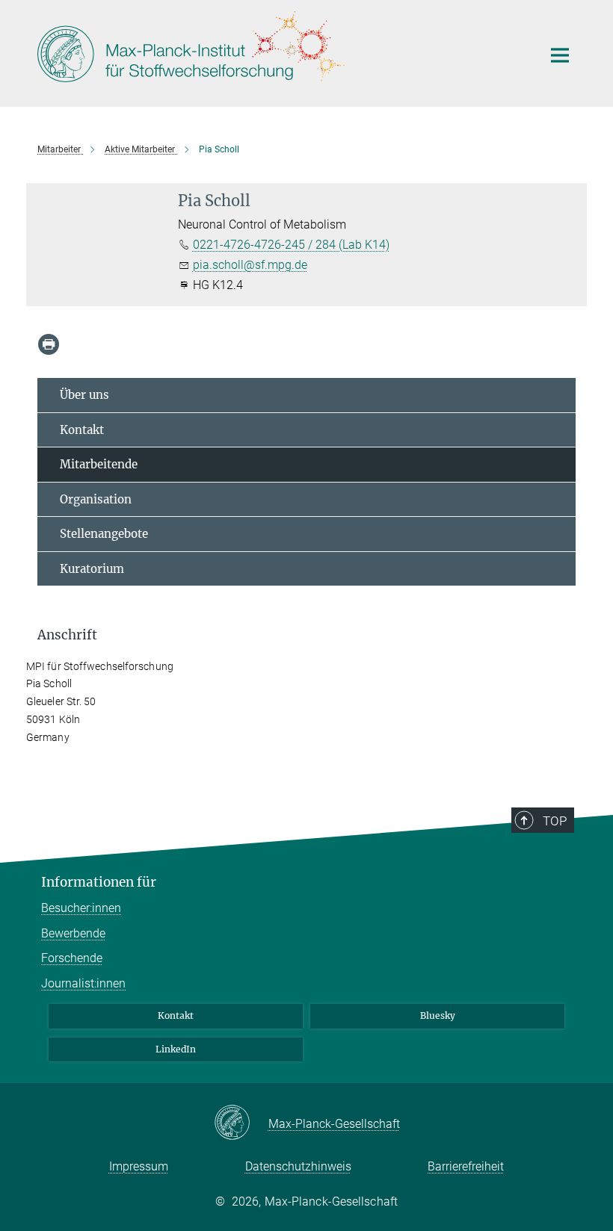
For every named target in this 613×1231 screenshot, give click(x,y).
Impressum (138, 1166)
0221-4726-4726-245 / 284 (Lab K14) (291, 245)
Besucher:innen (81, 908)
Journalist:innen (83, 983)
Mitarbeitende (99, 464)
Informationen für (98, 882)
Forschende (71, 958)
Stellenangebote (104, 534)
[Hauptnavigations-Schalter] (560, 55)
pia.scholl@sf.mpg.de (250, 265)
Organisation (96, 499)
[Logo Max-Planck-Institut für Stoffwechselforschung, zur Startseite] (280, 51)
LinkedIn (175, 1049)
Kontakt (82, 430)
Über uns (84, 395)
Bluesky (437, 1015)
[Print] (48, 344)
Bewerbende (73, 933)
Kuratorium (92, 569)
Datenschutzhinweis (298, 1166)
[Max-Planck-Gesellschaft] (241, 1123)
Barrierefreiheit (466, 1166)
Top (555, 820)
